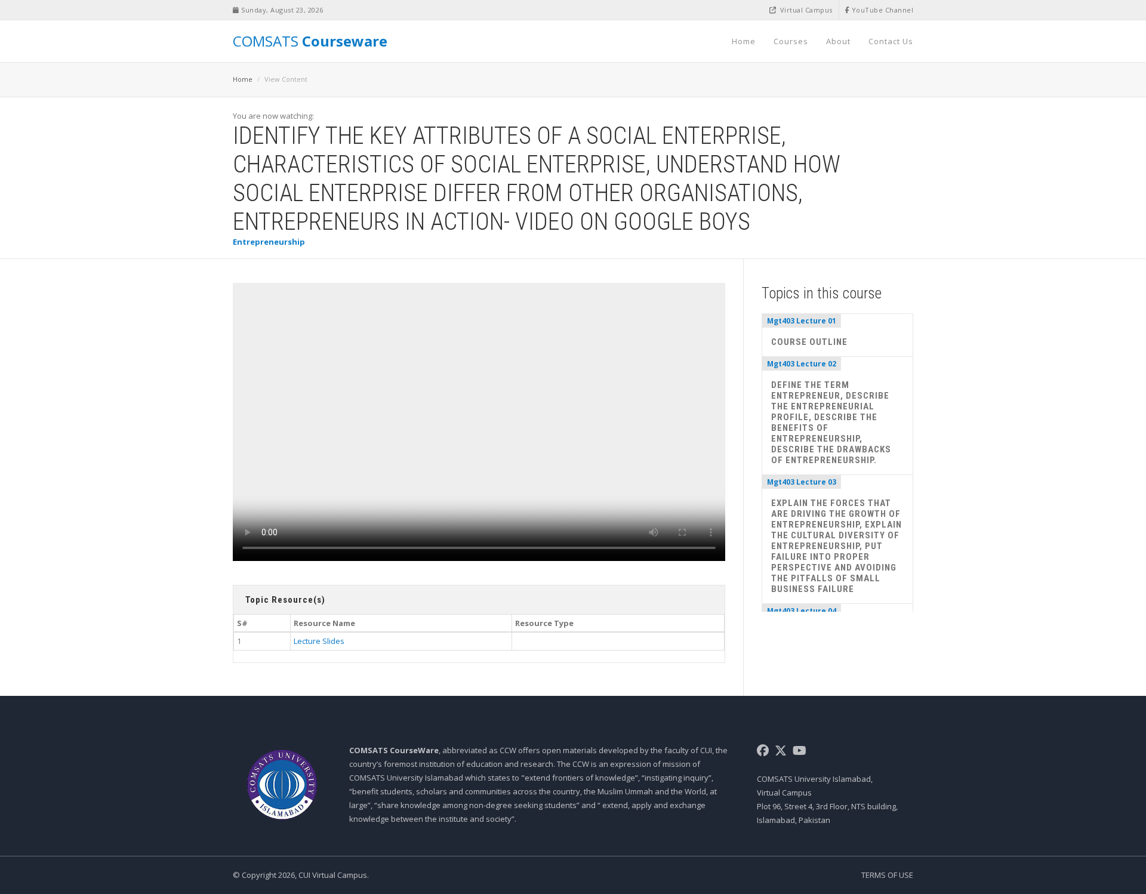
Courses (791, 41)
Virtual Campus (805, 9)
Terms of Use (887, 875)
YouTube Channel (881, 9)
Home (744, 41)
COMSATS (310, 41)
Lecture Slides (319, 641)
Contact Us (890, 41)
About (838, 41)
